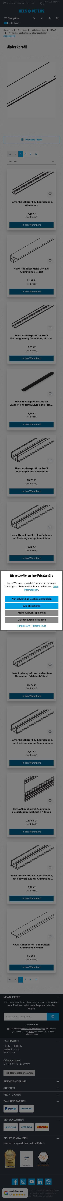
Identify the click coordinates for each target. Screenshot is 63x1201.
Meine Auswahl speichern (32, 612)
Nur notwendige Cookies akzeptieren (32, 599)
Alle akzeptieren (31, 606)
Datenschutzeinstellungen (32, 619)
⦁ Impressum (24, 626)
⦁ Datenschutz (39, 626)
